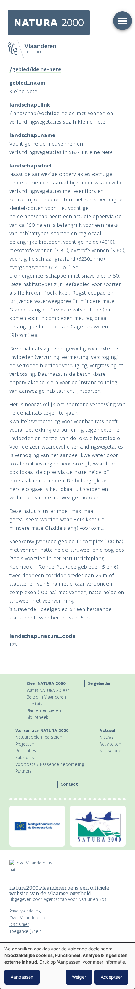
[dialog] (67, 965)
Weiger (79, 977)
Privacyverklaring (25, 911)
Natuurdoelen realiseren (38, 737)
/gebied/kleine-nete (35, 69)
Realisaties (25, 750)
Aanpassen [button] (22, 977)
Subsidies (24, 757)
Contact (69, 784)
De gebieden (99, 683)
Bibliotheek (37, 717)
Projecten (24, 744)
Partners (23, 771)
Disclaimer (19, 924)
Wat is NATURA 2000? (48, 690)
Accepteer (111, 977)
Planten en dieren (44, 710)
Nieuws (107, 737)
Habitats (35, 704)
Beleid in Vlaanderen (46, 697)
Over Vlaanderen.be (28, 918)
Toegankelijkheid (25, 931)
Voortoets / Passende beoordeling (49, 764)
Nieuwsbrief (111, 750)
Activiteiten (110, 744)
